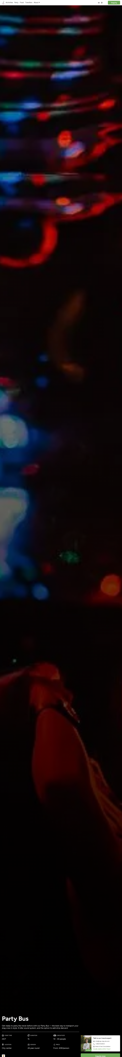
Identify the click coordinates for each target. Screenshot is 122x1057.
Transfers (28, 2)
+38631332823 (100, 1044)
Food (22, 2)
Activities (9, 2)
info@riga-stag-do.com (102, 1041)
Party (16, 2)
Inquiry (114, 3)
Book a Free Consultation (102, 1046)
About (36, 2)
